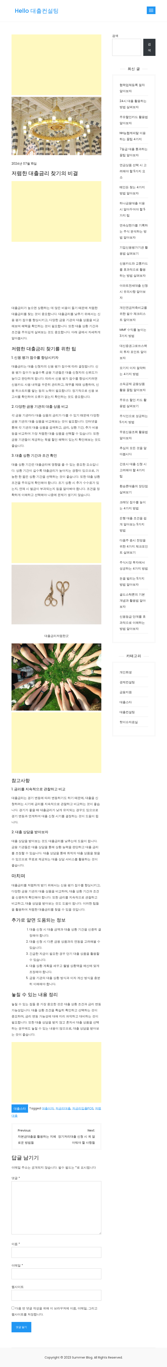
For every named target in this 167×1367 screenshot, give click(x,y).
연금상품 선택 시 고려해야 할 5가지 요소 (133, 171)
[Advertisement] (56, 64)
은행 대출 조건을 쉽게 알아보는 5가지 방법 (133, 524)
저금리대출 (63, 1108)
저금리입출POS (83, 1108)
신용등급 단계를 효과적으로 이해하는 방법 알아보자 (133, 622)
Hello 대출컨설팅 (37, 11)
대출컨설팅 (127, 712)
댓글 (16, 1178)
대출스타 (20, 1108)
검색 (115, 36)
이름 (16, 1244)
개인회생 (126, 672)
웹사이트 (18, 1287)
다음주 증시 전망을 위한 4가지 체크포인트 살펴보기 (134, 546)
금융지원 (126, 692)
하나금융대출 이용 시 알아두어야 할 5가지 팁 (132, 209)
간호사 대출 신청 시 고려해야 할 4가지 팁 (133, 470)
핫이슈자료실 (129, 722)
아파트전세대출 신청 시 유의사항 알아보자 (134, 291)
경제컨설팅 (127, 682)
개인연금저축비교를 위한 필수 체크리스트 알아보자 (133, 313)
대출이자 (48, 1108)
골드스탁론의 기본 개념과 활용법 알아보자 (133, 600)
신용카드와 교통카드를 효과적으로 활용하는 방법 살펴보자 (134, 269)
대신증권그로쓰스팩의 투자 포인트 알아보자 (133, 352)
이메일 (17, 1265)
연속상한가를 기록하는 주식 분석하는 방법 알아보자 (134, 231)
